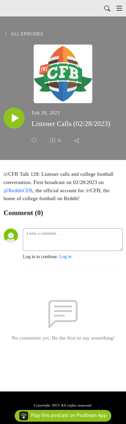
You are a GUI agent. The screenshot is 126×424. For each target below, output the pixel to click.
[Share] (77, 140)
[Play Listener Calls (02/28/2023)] (14, 118)
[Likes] (34, 140)
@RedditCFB (18, 190)
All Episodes (26, 33)
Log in (65, 256)
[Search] (107, 8)
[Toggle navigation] (119, 8)
